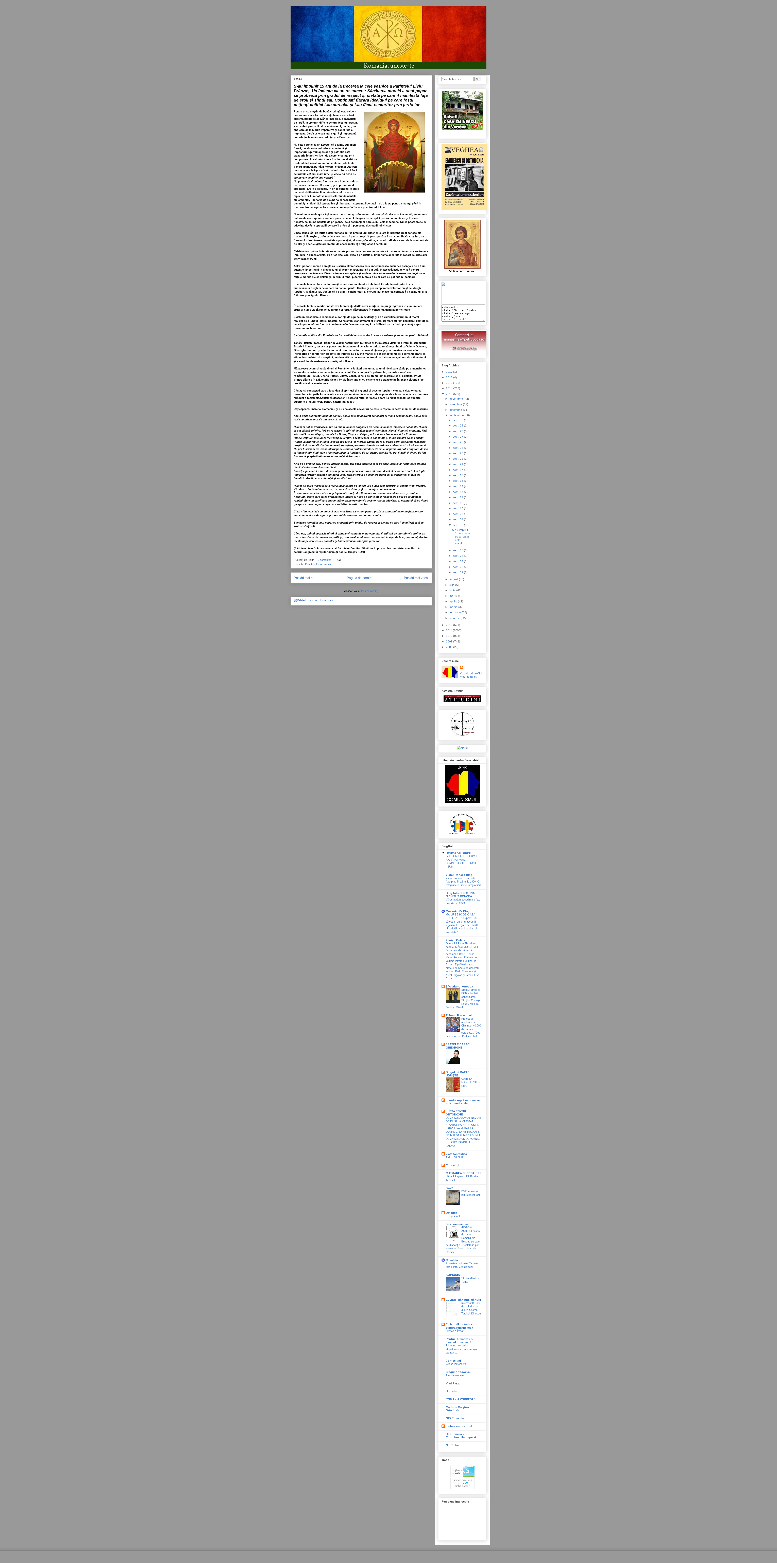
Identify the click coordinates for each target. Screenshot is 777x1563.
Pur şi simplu (453, 1216)
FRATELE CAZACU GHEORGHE (458, 1046)
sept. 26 (458, 442)
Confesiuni (453, 1360)
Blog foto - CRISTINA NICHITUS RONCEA (460, 894)
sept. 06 (458, 525)
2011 (449, 630)
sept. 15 (458, 480)
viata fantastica (456, 1154)
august (454, 579)
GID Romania (455, 1418)
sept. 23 (458, 453)
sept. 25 (458, 447)
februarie (455, 612)
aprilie (453, 601)
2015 (449, 382)
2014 (449, 388)
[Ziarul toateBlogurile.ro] (462, 747)
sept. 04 (458, 555)
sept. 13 (458, 491)
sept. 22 (458, 458)
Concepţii (452, 1165)
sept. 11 (458, 503)
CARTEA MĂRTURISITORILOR (470, 1082)
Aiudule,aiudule (455, 1375)
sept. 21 (458, 464)
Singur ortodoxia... (458, 1372)
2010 (449, 635)
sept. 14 (458, 486)
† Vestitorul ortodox (459, 986)
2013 (449, 394)
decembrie (456, 398)
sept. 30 (458, 420)
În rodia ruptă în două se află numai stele (463, 1101)
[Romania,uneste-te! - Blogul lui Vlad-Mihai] (463, 303)
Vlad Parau (453, 1383)
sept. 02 (458, 566)
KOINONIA (453, 1274)
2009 (449, 641)
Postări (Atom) (369, 591)
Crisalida (452, 1260)
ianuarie (455, 618)
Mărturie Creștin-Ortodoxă (457, 1408)
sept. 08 (458, 513)
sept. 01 (458, 572)
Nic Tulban (453, 1445)
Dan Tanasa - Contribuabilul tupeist (461, 1435)
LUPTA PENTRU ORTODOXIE (456, 1113)
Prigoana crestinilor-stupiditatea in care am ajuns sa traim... (463, 1349)
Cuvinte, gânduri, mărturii (463, 1299)
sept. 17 (458, 469)
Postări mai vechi (416, 578)
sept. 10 (458, 508)
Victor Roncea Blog (459, 874)
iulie (452, 584)
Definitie (451, 1212)
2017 (449, 371)
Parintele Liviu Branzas (318, 564)
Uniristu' (451, 1391)
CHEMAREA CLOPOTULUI (463, 1173)
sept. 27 (458, 436)
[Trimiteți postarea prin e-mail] (338, 559)
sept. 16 (458, 475)
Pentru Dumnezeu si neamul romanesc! (459, 1340)
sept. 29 (458, 425)
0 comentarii (325, 559)
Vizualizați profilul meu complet (471, 675)
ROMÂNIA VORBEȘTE (460, 1399)
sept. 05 (458, 550)
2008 (449, 647)
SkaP (449, 1188)
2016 (449, 377)
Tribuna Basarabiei (459, 1015)
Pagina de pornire (360, 578)
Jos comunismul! (458, 1224)
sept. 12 (458, 497)
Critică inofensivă (456, 1363)
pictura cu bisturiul (459, 1426)
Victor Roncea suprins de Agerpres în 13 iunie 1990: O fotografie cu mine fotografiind (463, 882)
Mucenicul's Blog (458, 911)
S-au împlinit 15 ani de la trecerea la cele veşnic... (461, 536)
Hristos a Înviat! (455, 1330)
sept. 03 (458, 561)
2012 (449, 624)
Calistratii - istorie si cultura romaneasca (459, 1326)
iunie (452, 590)
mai (452, 595)
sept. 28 (458, 431)
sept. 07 (458, 519)
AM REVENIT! (454, 1157)
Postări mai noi (304, 578)
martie (453, 606)
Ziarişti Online (455, 940)
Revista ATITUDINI (458, 852)
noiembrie (456, 404)
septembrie (457, 415)
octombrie (456, 409)
